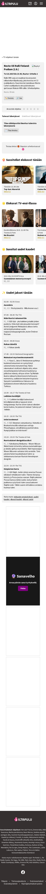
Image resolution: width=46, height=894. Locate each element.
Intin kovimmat (11, 419)
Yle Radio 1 (37, 857)
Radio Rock (41, 860)
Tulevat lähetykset (11, 116)
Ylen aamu (18, 850)
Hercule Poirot (26, 830)
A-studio (25, 837)
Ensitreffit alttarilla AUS (24, 840)
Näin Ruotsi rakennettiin (15, 318)
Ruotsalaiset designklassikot (17, 440)
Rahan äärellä (10, 344)
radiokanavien (16, 857)
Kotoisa (28, 845)
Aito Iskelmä (34, 862)
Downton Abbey (8, 842)
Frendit (18, 837)
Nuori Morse (28, 832)
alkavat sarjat (28, 499)
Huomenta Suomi (21, 842)
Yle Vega (14, 860)
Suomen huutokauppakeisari (22, 835)
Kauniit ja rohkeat (8, 837)
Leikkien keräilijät (12, 396)
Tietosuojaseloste (18, 881)
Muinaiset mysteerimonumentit (18, 357)
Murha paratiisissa (16, 832)
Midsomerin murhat (36, 837)
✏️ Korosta (9, 98)
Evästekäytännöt (11, 883)
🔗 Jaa (19, 98)
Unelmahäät (38, 840)
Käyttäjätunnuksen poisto (31, 883)
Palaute (4, 881)
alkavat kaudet (16, 499)
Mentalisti (4, 847)
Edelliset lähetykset (31, 116)
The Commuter (34, 847)
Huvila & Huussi (8, 840)
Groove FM (24, 862)
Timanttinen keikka (17, 845)
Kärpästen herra (11, 469)
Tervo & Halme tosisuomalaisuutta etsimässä (26, 851)
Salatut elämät (39, 835)
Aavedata (8, 305)
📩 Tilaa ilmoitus (11, 130)
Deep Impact (23, 847)
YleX (26, 860)
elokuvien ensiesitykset (23, 497)
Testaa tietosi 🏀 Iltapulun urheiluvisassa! (23, 146)
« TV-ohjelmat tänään (10, 57)
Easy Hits (32, 860)
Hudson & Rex (37, 845)
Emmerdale (37, 830)
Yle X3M (21, 860)
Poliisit (25, 850)
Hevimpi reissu (34, 842)
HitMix (17, 862)
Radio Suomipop (7, 862)
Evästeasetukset (37, 881)
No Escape (13, 847)
